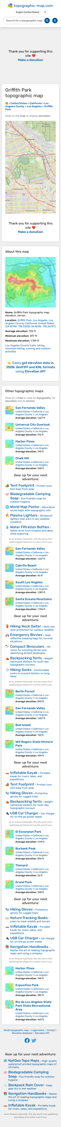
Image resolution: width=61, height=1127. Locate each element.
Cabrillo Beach (25, 565)
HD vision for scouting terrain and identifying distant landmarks (30, 650)
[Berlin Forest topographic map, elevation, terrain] (9, 696)
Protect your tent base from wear (31, 487)
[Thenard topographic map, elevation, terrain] (9, 870)
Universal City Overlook (32, 424)
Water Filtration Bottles (29, 527)
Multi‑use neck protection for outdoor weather (32, 628)
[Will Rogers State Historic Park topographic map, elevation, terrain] (9, 748)
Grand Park (23, 882)
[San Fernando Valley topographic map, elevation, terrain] (9, 412)
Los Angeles (41, 414)
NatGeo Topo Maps (23, 1060)
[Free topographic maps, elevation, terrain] (6, 103)
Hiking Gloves (21, 793)
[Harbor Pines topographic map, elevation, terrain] (9, 446)
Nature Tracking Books (29, 918)
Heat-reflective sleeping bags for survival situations (31, 638)
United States (22, 411)
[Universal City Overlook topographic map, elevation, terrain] (9, 429)
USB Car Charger (24, 813)
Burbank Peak (25, 848)
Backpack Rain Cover (26, 1085)
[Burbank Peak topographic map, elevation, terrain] (9, 853)
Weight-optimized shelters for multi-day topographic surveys (32, 661)
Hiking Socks (21, 670)
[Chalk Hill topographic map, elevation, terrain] (9, 463)
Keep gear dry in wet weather (30, 1087)
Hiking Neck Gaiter (25, 626)
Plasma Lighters (23, 515)
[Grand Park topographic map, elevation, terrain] (9, 887)
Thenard (21, 865)
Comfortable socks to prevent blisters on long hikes (29, 673)
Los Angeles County (32, 413)
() (30, 323)
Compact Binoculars (27, 646)
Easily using (30, 367)
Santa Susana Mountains (33, 599)
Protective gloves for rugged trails (29, 795)
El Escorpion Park (28, 832)
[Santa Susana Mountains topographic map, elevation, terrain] (9, 604)
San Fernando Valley (30, 408)
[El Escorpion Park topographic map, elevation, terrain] (9, 836)
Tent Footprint (22, 485)
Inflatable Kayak (23, 773)
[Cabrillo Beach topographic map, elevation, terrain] (9, 570)
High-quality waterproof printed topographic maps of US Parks (32, 1064)
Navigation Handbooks (29, 947)
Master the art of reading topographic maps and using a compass (32, 952)
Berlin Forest (25, 691)
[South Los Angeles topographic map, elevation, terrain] (9, 587)
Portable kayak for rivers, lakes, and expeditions (30, 776)
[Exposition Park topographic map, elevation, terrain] (9, 990)
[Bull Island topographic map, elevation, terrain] (9, 730)
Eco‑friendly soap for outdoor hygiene (28, 500)
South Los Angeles (29, 582)
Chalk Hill (22, 458)
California (37, 411)
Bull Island (22, 725)
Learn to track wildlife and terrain (30, 921)
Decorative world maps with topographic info (32, 509)
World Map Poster (24, 507)
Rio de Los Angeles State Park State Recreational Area (33, 1005)
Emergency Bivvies (26, 635)
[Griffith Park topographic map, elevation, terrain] (30, 282)
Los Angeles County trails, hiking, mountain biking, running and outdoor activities (28, 348)
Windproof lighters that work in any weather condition (31, 518)
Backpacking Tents (26, 658)
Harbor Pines (25, 441)
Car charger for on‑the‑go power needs (32, 815)
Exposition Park (27, 985)
